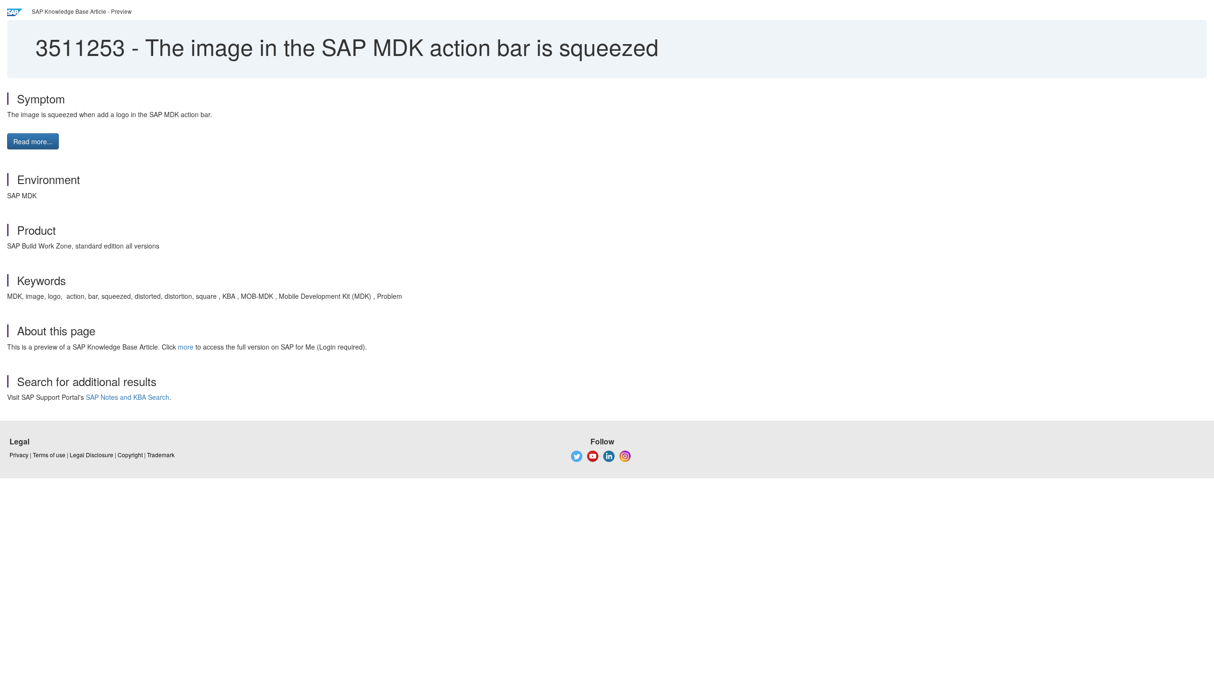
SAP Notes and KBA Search (127, 397)
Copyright (130, 455)
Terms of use (49, 455)
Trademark (161, 455)
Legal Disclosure (91, 455)
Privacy (18, 455)
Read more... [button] (33, 141)
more (185, 346)
